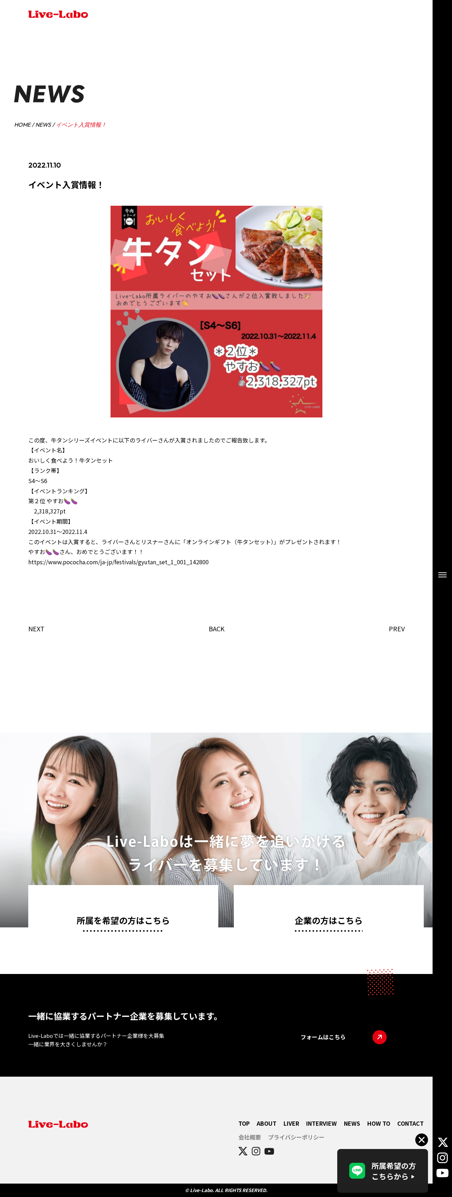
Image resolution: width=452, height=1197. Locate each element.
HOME (22, 124)
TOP (244, 1123)
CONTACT (410, 1123)
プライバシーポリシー (296, 1137)
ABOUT (266, 1123)
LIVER (291, 1123)
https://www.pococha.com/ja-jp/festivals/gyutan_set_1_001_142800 (118, 562)
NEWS (43, 124)
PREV (397, 628)
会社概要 (249, 1137)
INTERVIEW (321, 1123)
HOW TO (378, 1123)
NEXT (36, 628)
